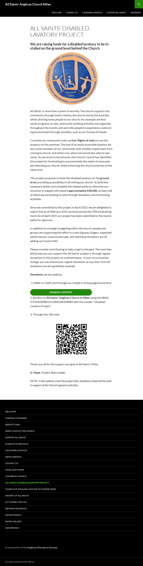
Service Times (12, 424)
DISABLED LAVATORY (61, 292)
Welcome (57, 12)
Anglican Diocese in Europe (42, 547)
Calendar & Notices (92, 12)
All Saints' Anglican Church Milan (28, 4)
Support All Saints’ (116, 12)
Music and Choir (14, 469)
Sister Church (13, 515)
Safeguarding (13, 456)
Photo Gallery (13, 521)
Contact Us (72, 12)
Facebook (136, 12)
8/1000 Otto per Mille (16, 444)
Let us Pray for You (16, 502)
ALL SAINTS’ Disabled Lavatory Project (27, 482)
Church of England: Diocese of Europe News (30, 489)
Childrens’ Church (16, 476)
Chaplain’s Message (16, 418)
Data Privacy (12, 528)
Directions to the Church (20, 431)
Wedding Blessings (16, 508)
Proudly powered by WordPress (19, 561)
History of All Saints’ (17, 495)
